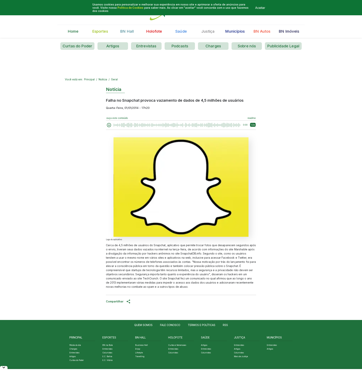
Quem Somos (143, 325)
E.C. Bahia (107, 356)
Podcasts (179, 46)
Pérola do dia (75, 345)
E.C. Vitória (107, 360)
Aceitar (260, 8)
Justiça (208, 31)
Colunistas (107, 352)
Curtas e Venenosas (177, 345)
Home (73, 31)
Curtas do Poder (77, 46)
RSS (225, 325)
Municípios (235, 31)
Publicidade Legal (283, 46)
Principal (89, 79)
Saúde (181, 31)
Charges (213, 46)
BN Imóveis (289, 31)
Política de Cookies (130, 7)
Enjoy (137, 349)
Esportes (100, 31)
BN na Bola (107, 345)
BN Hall (127, 31)
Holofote (154, 31)
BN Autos (261, 31)
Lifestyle (139, 352)
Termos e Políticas (201, 325)
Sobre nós (247, 46)
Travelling (139, 356)
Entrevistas (146, 46)
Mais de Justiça (241, 356)
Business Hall (141, 345)
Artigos (112, 46)
